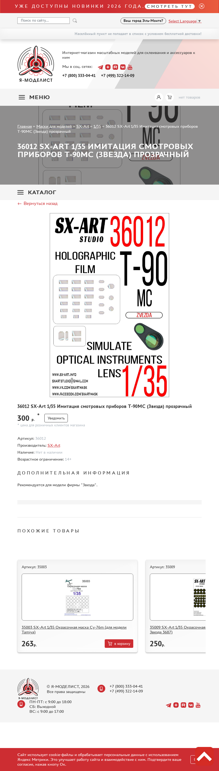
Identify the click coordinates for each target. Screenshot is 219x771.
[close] (199, 6)
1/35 (97, 126)
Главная (24, 126)
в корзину (122, 644)
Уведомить (56, 418)
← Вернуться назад (37, 203)
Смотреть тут (170, 6)
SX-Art (82, 126)
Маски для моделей (54, 126)
